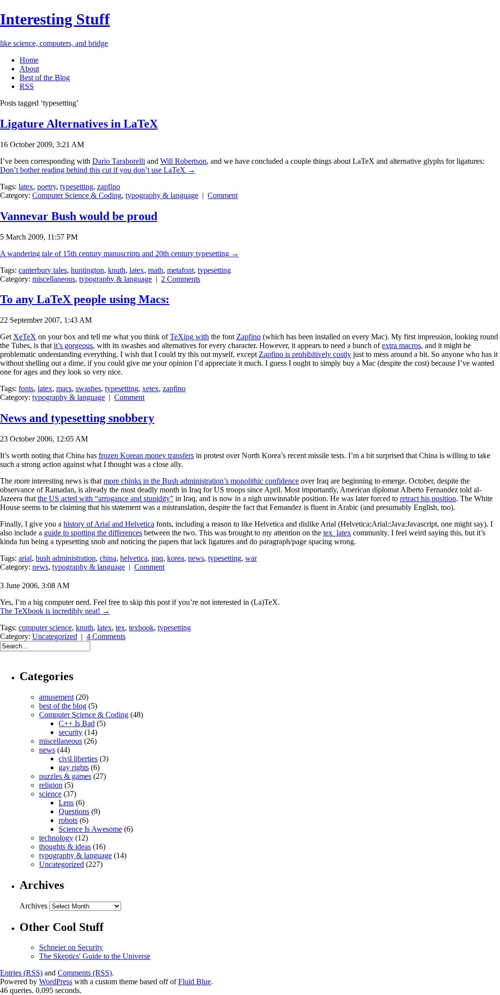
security (71, 732)
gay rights (74, 767)
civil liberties (78, 758)
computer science (45, 627)
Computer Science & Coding (77, 195)
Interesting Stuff (55, 19)
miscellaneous (53, 279)
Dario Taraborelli (118, 161)
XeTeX (24, 336)
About (29, 69)
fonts (26, 388)
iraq (157, 558)
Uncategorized (54, 636)
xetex (150, 388)
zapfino (108, 186)
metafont (180, 270)
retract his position (428, 498)
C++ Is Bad (77, 723)
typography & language (161, 195)
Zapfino (248, 336)
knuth (116, 270)
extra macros (401, 345)
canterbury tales (43, 270)
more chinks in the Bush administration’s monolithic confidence (201, 481)
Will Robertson (183, 161)
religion (50, 785)
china (108, 558)
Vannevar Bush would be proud (78, 216)
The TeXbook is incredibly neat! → (55, 611)
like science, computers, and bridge (54, 43)
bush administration (66, 558)
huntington (87, 270)
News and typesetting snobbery (77, 418)
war (251, 558)
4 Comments (105, 636)
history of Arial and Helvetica (108, 524)
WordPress (55, 981)
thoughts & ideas (65, 846)
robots (68, 820)
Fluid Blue (194, 981)
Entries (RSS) (21, 973)
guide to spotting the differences (93, 533)
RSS (27, 86)
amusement (56, 697)
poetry (46, 186)
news (196, 558)
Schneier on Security (71, 947)
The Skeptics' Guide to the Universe (94, 956)
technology (56, 838)
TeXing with (189, 336)
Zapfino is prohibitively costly (305, 354)
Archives (33, 906)
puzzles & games (65, 776)
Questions (74, 811)
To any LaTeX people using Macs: (84, 299)
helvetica (133, 558)
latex (26, 186)
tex (120, 627)
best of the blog (62, 706)
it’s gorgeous (73, 345)
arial (25, 558)
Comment (223, 195)
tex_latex (337, 533)
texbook (141, 627)
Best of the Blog (45, 77)
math (155, 270)
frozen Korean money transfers (146, 455)
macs (64, 388)
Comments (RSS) (85, 973)
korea (175, 558)
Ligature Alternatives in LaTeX (79, 123)
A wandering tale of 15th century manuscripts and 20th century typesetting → (119, 253)
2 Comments (180, 279)
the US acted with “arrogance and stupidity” (105, 498)
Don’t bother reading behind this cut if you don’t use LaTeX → (97, 170)
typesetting (76, 186)
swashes (88, 388)
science (50, 794)
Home (29, 60)
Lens (66, 802)
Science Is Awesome (90, 829)
